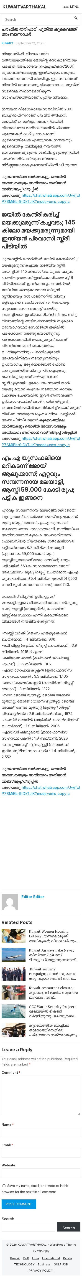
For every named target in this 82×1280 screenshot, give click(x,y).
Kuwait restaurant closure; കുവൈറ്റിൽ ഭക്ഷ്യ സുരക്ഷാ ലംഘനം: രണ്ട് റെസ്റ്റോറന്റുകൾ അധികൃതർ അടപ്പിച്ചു (53, 997)
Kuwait (7, 43)
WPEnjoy (43, 1250)
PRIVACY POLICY (41, 1270)
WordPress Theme (63, 1244)
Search (8, 1218)
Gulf (26, 1258)
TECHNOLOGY (24, 1264)
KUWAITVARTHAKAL (24, 7)
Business (44, 1264)
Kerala (67, 1258)
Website (8, 1165)
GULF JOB (61, 1264)
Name (8, 1125)
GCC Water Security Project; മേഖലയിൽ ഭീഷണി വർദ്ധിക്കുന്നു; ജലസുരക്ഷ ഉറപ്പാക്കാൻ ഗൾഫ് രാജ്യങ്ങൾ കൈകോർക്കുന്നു (54, 1016)
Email (7, 1145)
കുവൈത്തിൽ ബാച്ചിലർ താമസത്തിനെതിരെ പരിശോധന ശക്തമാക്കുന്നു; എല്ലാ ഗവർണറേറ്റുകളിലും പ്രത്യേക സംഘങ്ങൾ (53, 1035)
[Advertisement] (41, 843)
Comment (11, 1072)
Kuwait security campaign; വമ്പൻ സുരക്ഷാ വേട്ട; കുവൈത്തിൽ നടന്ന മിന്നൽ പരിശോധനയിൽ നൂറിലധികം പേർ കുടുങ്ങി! (52, 978)
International (51, 1258)
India (35, 1258)
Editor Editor (32, 896)
